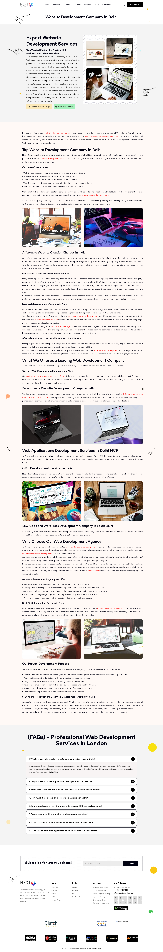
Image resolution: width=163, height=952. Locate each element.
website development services (58, 133)
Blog (97, 5)
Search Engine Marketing (101, 894)
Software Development (101, 903)
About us (55, 887)
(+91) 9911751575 (121, 890)
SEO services (94, 571)
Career (54, 894)
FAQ (53, 897)
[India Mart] (135, 902)
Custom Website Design (40, 107)
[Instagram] (116, 898)
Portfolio (87, 5)
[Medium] (130, 902)
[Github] (140, 902)
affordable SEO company (105, 351)
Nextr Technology (95, 948)
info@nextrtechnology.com (124, 893)
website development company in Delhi (54, 57)
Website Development (100, 887)
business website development (64, 67)
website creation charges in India (94, 195)
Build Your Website (65, 107)
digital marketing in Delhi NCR (111, 608)
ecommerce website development (83, 316)
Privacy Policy (56, 900)
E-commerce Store (99, 900)
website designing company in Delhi (82, 547)
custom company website (46, 320)
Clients (78, 5)
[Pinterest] (140, 898)
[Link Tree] (116, 902)
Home (47, 5)
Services (56, 5)
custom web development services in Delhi (45, 376)
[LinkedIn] (125, 898)
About (67, 5)
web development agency (61, 327)
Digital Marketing (99, 897)
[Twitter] (130, 898)
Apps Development (99, 890)
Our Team (55, 890)
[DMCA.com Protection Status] (30, 938)
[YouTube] (135, 898)
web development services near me (101, 136)
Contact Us (106, 5)
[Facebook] (121, 898)
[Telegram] (121, 902)
